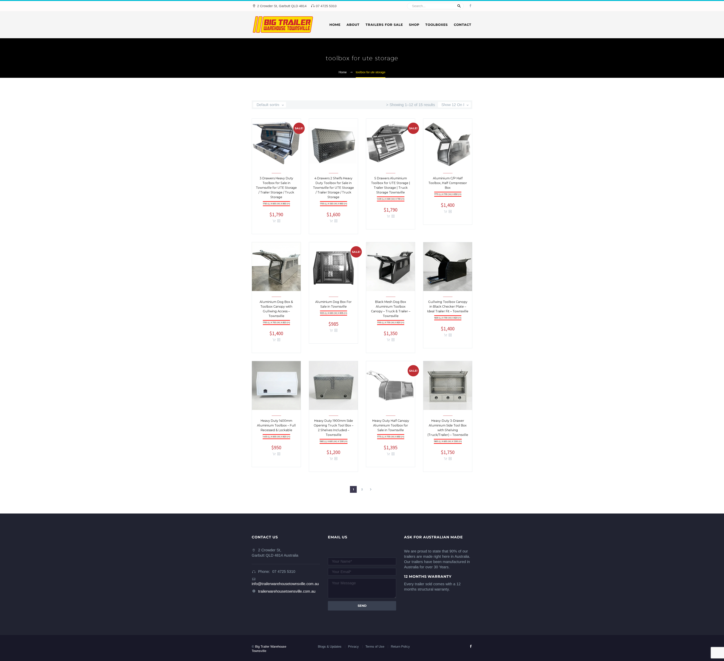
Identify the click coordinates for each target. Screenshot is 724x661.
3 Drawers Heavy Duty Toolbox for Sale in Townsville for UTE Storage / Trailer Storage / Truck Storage (276, 191)
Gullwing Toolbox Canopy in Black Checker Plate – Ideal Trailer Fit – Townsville (447, 309)
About (353, 25)
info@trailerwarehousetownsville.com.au (285, 584)
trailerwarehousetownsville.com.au (286, 591)
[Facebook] (470, 5)
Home (335, 25)
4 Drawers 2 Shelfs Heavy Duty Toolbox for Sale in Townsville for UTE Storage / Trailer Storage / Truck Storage (333, 191)
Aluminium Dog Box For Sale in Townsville (333, 307)
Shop (414, 25)
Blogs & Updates (329, 646)
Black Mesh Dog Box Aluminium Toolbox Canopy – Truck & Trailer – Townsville (390, 312)
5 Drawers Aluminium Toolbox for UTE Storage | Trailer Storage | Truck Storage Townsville (390, 188)
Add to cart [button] (274, 221)
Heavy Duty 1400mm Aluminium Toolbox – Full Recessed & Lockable (276, 428)
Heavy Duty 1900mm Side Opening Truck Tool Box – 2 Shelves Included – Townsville (333, 431)
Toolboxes (436, 25)
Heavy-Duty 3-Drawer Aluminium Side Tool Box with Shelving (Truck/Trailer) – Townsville (447, 431)
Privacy (353, 646)
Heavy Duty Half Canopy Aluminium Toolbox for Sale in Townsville (390, 428)
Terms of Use (374, 646)
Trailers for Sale (384, 25)
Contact (462, 25)
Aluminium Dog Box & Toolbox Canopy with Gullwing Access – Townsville (276, 312)
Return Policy (400, 646)
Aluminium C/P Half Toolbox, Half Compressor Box (447, 186)
